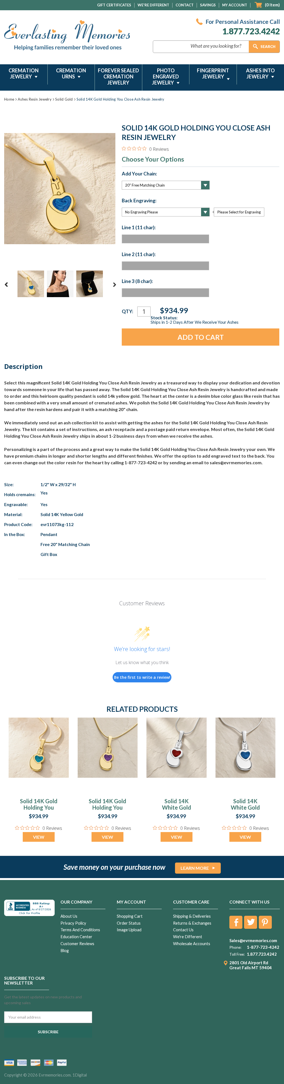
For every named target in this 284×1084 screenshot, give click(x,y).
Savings (208, 5)
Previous (6, 284)
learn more (195, 868)
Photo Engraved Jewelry (165, 76)
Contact (185, 5)
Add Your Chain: (139, 174)
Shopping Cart (130, 916)
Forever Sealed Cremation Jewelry (118, 76)
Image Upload (129, 929)
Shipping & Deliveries (192, 916)
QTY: (127, 311)
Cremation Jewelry (24, 73)
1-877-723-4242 (263, 947)
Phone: (235, 947)
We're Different (153, 5)
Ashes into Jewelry (260, 73)
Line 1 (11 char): (139, 227)
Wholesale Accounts (191, 943)
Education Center (76, 936)
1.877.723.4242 (251, 31)
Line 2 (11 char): (139, 254)
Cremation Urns (71, 73)
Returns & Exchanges (192, 923)
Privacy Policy (73, 923)
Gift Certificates (114, 5)
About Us (68, 916)
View (38, 837)
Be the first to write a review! (142, 677)
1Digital (79, 1075)
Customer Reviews (77, 943)
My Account (234, 5)
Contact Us (183, 929)
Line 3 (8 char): (137, 281)
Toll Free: (237, 954)
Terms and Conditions (80, 929)
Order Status (129, 923)
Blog (64, 950)
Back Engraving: (139, 200)
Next (114, 284)
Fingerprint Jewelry (213, 73)
